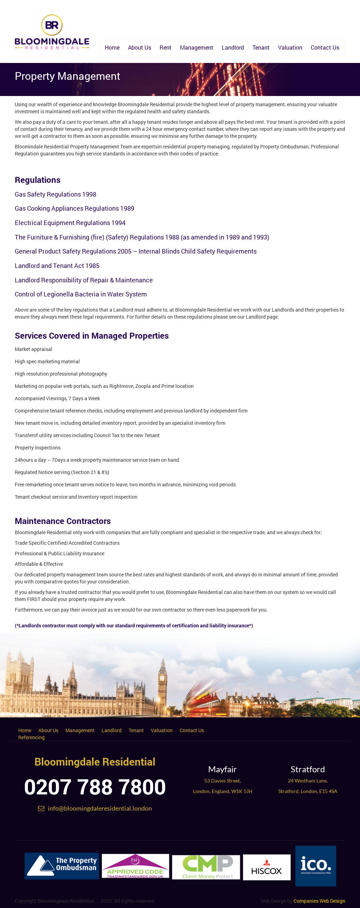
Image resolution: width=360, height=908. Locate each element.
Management (196, 47)
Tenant (261, 47)
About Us (139, 47)
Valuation (290, 47)
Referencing (31, 737)
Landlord (233, 47)
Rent (166, 47)
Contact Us (325, 47)
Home (112, 47)
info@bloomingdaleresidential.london (100, 808)
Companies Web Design (319, 900)
